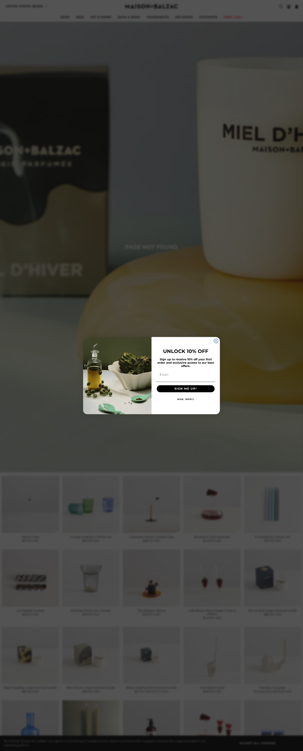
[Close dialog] (216, 341)
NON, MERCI (185, 399)
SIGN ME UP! (185, 388)
